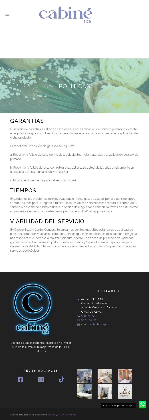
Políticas (51, 415)
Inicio (74, 93)
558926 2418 (89, 315)
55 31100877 (89, 320)
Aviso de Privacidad (67, 415)
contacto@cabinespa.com (97, 324)
